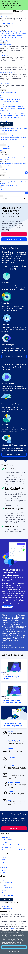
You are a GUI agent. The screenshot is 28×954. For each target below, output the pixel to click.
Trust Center (22, 163)
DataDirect (16, 99)
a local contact (8, 908)
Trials (3, 860)
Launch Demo (14, 828)
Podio (7, 105)
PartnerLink (17, 182)
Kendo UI (22, 103)
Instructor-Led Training (6, 143)
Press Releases (14, 163)
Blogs (24, 137)
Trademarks (11, 928)
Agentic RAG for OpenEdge (13, 33)
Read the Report (6, 8)
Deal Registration (5, 149)
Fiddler (24, 114)
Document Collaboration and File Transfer (14, 850)
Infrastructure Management (7, 72)
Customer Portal (16, 128)
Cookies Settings (14, 951)
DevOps (2, 106)
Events (2, 139)
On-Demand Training (19, 143)
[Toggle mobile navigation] (1, 196)
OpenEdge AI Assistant (16, 35)
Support (2, 126)
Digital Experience (5, 64)
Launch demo (14, 234)
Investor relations (7, 887)
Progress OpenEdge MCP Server (9, 37)
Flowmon (9, 108)
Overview (3, 201)
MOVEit (11, 105)
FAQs (15, 139)
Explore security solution (13, 356)
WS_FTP (6, 121)
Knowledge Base (18, 137)
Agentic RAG (11, 32)
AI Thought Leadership (6, 23)
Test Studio (3, 115)
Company (3, 152)
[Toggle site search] (1, 187)
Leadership (14, 156)
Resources (3, 134)
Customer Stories (9, 139)
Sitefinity (12, 103)
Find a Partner (4, 147)
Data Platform (4, 32)
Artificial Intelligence (5, 44)
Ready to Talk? (14, 185)
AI (1, 14)
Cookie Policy (12, 941)
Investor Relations (5, 163)
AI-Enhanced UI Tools (6, 114)
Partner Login (22, 147)
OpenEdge (15, 101)
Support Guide (8, 130)
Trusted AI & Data (5, 92)
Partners (2, 145)
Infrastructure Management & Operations (13, 845)
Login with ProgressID (6, 177)
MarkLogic (3, 99)
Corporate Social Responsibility (16, 158)
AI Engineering (4, 41)
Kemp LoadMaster (17, 108)
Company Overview (5, 156)
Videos (2, 137)
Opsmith (11, 38)
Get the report (7, 606)
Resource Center (11, 136)
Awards (4, 885)
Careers (2, 165)
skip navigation (6, 11)
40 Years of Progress (8, 895)
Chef (6, 106)
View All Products (6, 123)
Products (3, 90)
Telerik (17, 103)
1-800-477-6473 (5, 185)
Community (16, 130)
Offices (7, 165)
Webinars (22, 136)
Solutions (3, 43)
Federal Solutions (5, 83)
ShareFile (2, 105)
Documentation (8, 137)
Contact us (6, 899)
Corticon (21, 99)
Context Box (6, 35)
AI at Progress (4, 16)
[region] (14, 942)
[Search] (1, 167)
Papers (18, 136)
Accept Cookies (14, 947)
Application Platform (5, 101)
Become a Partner (13, 147)
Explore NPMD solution (14, 455)
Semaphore (9, 99)
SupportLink (10, 182)
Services (2, 132)
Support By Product (5, 128)
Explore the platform (14, 239)
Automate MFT (9, 118)
